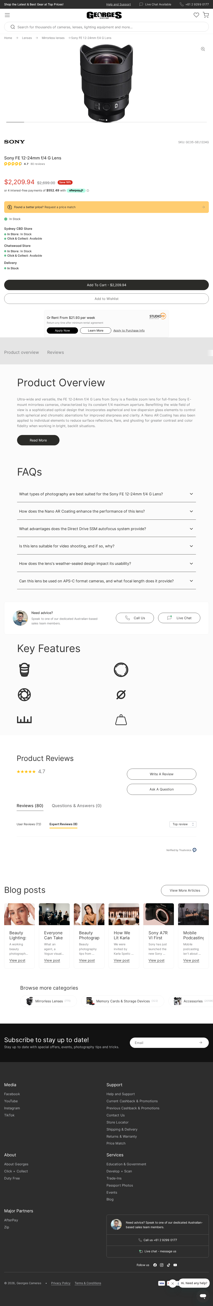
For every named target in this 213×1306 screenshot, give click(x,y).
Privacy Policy (61, 1283)
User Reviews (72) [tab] (29, 824)
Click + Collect (16, 1171)
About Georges (16, 1164)
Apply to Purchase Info (129, 330)
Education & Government (126, 1164)
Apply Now (62, 330)
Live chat (184, 618)
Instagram (12, 1108)
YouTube (11, 1101)
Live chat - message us (160, 1251)
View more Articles (185, 890)
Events (111, 1192)
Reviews (55, 352)
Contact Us (115, 1115)
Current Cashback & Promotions (132, 1101)
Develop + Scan (119, 1171)
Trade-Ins (113, 1178)
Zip (6, 1227)
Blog (110, 1199)
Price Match (115, 1143)
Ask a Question (162, 789)
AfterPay (11, 1220)
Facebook (12, 1094)
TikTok (9, 1115)
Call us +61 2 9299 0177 (160, 1240)
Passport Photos (119, 1185)
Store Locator (117, 1122)
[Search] (14, 27)
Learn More (95, 330)
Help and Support (118, 4)
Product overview (21, 352)
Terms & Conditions (88, 1283)
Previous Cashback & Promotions (132, 1108)
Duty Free (12, 1178)
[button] (104, 15)
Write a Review (161, 774)
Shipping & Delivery (122, 1129)
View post (17, 960)
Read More (38, 440)
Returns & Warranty (121, 1136)
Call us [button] (139, 618)
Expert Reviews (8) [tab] (63, 824)
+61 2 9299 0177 (197, 4)
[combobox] (106, 27)
